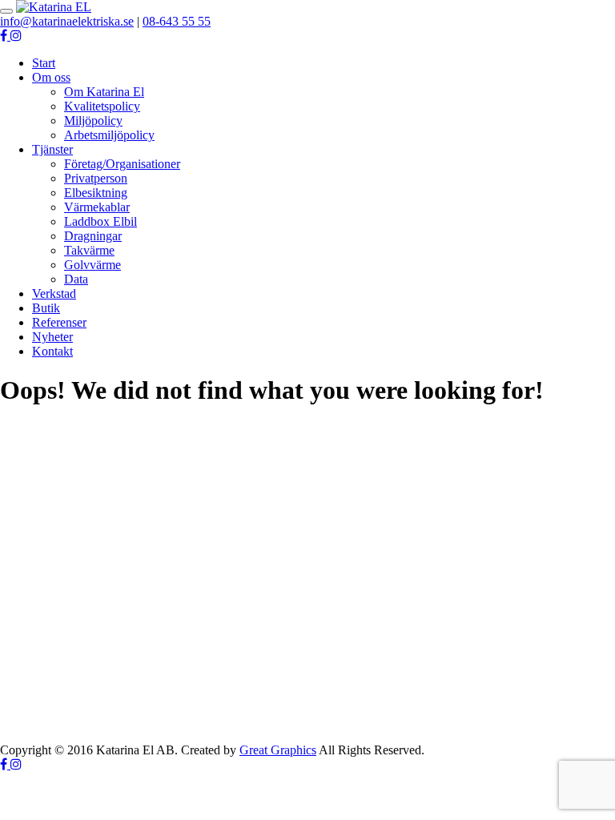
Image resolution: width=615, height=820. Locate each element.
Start (43, 63)
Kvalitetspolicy (102, 106)
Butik (46, 308)
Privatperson (95, 178)
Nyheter (52, 337)
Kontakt (52, 351)
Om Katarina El (104, 91)
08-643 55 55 (177, 21)
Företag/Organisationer (122, 164)
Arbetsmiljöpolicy (109, 135)
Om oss (51, 77)
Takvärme (89, 250)
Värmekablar (97, 207)
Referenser (59, 322)
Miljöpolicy (93, 120)
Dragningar (93, 236)
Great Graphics (277, 750)
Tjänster (52, 149)
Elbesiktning (95, 192)
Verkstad (54, 293)
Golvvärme (92, 264)
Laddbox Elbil (100, 221)
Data (76, 279)
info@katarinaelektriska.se (67, 21)
